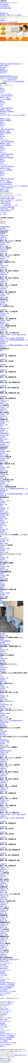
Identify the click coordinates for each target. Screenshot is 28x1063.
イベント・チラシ (5, 979)
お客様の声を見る (14, 959)
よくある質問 (3, 989)
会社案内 (2, 980)
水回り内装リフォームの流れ (8, 991)
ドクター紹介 (3, 975)
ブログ (2, 977)
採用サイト (3, 995)
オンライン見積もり (5, 993)
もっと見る (3, 214)
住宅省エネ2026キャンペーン (8, 982)
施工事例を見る (4, 959)
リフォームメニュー (5, 970)
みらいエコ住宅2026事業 (7, 986)
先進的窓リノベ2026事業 (7, 984)
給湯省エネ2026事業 (6, 987)
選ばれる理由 (3, 968)
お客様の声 (3, 973)
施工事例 (2, 972)
